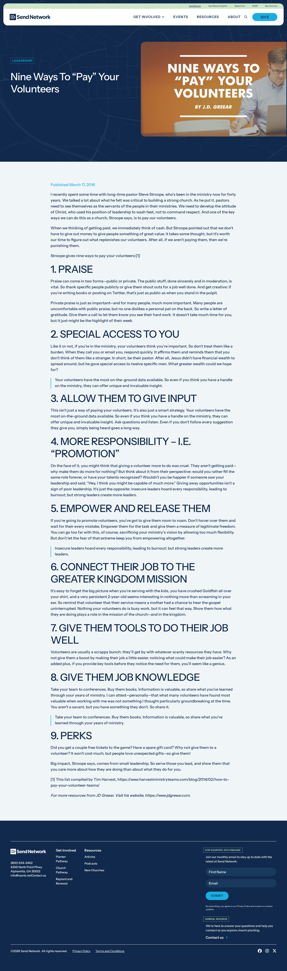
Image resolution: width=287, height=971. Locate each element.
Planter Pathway (62, 859)
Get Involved (150, 17)
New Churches (271, 6)
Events (180, 17)
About (234, 17)
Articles (89, 857)
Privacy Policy (81, 951)
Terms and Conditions (109, 951)
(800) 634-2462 (22, 863)
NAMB (255, 6)
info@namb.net (21, 875)
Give (265, 17)
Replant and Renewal (64, 881)
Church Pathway (62, 870)
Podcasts (90, 863)
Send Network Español (217, 6)
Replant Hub (240, 6)
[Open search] (248, 17)
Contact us (38, 875)
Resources (208, 17)
